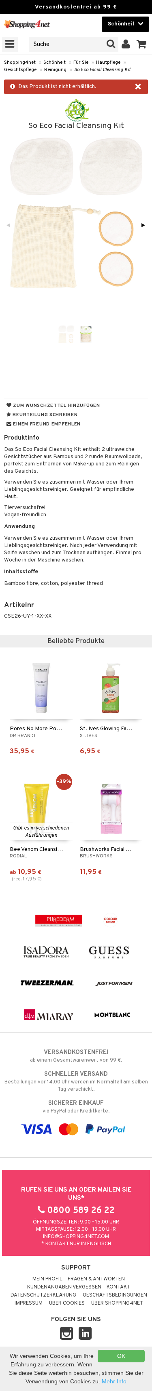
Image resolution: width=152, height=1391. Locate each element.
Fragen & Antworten (96, 1279)
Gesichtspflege (20, 70)
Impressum (29, 1303)
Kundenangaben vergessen (64, 1287)
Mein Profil (47, 1279)
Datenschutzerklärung (43, 1295)
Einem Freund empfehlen (46, 424)
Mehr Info (114, 1381)
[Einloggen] (125, 44)
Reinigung (55, 70)
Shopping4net (20, 62)
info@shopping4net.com (76, 1237)
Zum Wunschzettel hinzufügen (56, 405)
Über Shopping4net (117, 1303)
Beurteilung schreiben (44, 415)
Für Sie (80, 62)
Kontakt (118, 1287)
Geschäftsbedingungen (115, 1295)
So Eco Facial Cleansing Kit (102, 70)
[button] (141, 44)
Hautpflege (108, 62)
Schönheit (54, 62)
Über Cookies (67, 1303)
